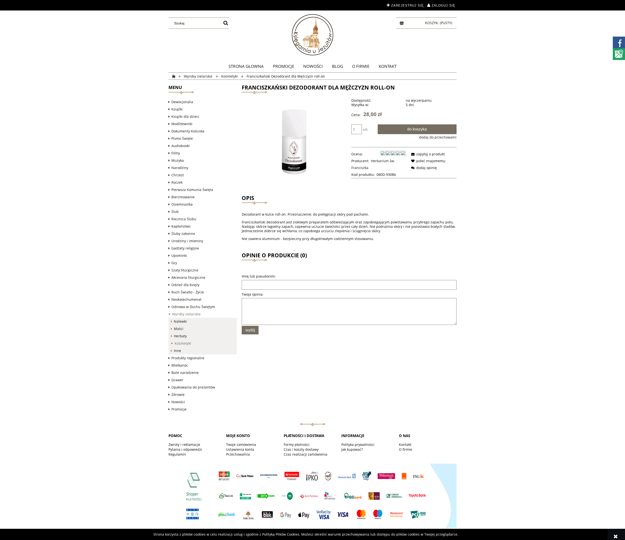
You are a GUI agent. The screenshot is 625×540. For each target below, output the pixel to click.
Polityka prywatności (358, 444)
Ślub (175, 211)
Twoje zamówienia (241, 444)
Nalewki (180, 321)
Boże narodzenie (185, 372)
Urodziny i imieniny (187, 241)
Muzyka (177, 160)
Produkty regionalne (187, 358)
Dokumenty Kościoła (187, 131)
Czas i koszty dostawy (301, 449)
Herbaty (180, 336)
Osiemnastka (182, 204)
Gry (174, 262)
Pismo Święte (182, 138)
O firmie (405, 449)
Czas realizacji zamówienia (305, 454)
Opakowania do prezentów (193, 387)
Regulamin (177, 454)
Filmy (175, 153)
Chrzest (177, 175)
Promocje (179, 409)
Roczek (177, 182)
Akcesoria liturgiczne (188, 277)
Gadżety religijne (185, 248)
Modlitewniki (181, 123)
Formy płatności (297, 444)
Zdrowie (178, 394)
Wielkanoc (179, 365)
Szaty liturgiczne (184, 270)
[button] (427, 154)
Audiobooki (180, 145)
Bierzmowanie (183, 197)
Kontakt (405, 444)
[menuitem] (246, 66)
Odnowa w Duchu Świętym (193, 306)
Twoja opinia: (252, 294)
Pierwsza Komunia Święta (192, 189)
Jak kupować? (352, 449)
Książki (177, 109)
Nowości (178, 402)
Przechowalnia (238, 454)
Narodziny (179, 167)
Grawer (177, 380)
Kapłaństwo (180, 226)
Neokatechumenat (186, 299)
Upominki (179, 255)
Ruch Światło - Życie (187, 292)
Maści (178, 328)
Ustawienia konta (240, 449)
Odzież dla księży (185, 284)
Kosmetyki (183, 343)
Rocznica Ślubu (183, 219)
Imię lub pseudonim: (259, 276)
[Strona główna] (312, 35)
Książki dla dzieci (185, 116)
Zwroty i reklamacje (184, 444)
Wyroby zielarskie (186, 314)
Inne (177, 350)
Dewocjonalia (182, 102)
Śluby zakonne (183, 233)
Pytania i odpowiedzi (185, 449)
